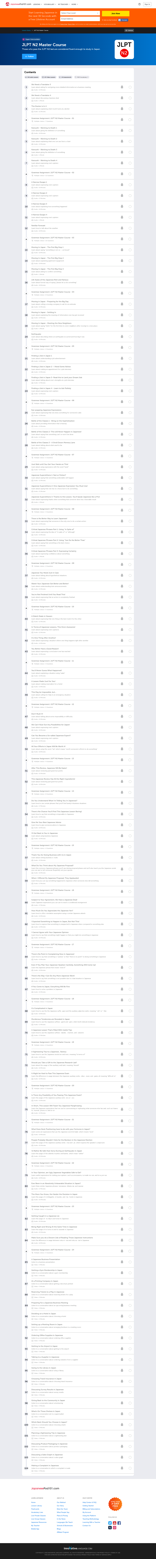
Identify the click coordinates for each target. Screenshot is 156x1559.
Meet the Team (62, 1509)
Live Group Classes (38, 1519)
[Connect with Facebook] (123, 20)
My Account (87, 1512)
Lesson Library (26, 30)
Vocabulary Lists (37, 1512)
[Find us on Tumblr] (110, 1527)
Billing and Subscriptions (91, 1509)
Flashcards (35, 1509)
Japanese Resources (38, 1522)
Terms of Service (101, 1554)
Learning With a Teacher (91, 1522)
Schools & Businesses (65, 1525)
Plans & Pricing (62, 1516)
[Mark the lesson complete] (130, 87)
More (73, 4)
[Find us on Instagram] (114, 1527)
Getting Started (88, 1506)
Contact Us (87, 1525)
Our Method (61, 1502)
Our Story (60, 1506)
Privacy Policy (71, 24)
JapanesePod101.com (92, 1552)
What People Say (63, 1512)
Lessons (36, 4)
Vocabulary (49, 4)
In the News (61, 1519)
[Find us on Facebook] (119, 1523)
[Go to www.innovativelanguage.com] (78, 1547)
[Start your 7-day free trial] (115, 1504)
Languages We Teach (65, 1522)
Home (33, 1502)
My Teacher (63, 4)
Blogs (59, 1529)
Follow (31, 56)
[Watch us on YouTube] (114, 1523)
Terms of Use (63, 24)
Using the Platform (89, 1516)
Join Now (115, 13)
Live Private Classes (38, 1516)
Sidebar (130, 30)
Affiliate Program (63, 1532)
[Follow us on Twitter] (110, 1523)
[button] (139, 4)
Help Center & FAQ (89, 1502)
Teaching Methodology (91, 1519)
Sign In (147, 4)
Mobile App (35, 1529)
